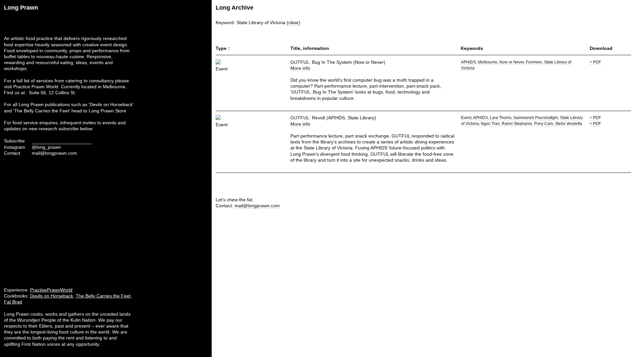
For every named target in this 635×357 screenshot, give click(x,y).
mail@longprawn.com (54, 153)
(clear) (293, 22)
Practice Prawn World (35, 86)
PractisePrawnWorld (51, 290)
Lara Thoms (500, 117)
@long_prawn (46, 147)
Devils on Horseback (51, 295)
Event (466, 117)
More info (300, 68)
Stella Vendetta (568, 123)
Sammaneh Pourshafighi (535, 117)
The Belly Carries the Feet (103, 295)
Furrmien (534, 62)
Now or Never (511, 62)
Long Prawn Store (107, 110)
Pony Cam (543, 123)
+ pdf (595, 62)
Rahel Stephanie (517, 123)
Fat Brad (13, 301)
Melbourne (487, 62)
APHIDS (468, 62)
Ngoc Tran (490, 123)
